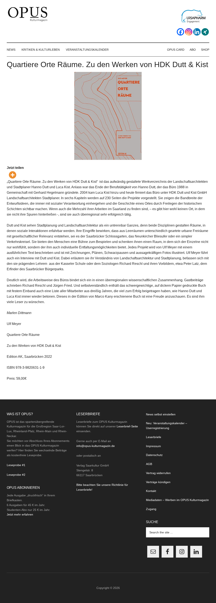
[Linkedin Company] (197, 32)
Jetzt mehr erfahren (20, 514)
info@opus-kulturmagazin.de (95, 446)
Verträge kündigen (158, 482)
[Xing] (205, 32)
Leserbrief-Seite (127, 426)
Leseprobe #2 (16, 474)
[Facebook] (180, 32)
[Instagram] (188, 32)
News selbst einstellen (161, 414)
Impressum (153, 446)
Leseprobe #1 (16, 465)
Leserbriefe (153, 437)
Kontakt (151, 491)
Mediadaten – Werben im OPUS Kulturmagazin (177, 500)
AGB (149, 464)
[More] (12, 175)
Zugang (151, 509)
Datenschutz (154, 455)
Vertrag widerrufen (158, 473)
